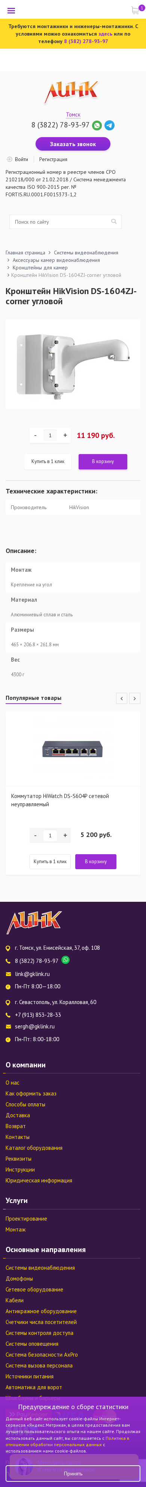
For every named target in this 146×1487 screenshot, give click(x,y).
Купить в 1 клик (47, 461)
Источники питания (30, 1376)
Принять (73, 1473)
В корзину (103, 461)
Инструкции (20, 1169)
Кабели (15, 1300)
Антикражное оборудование (41, 1311)
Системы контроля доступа (39, 1332)
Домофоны (19, 1278)
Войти (21, 159)
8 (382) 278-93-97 (86, 41)
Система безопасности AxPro (42, 1354)
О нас (12, 1082)
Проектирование (26, 1218)
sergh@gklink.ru (35, 1026)
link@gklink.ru (32, 973)
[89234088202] (97, 125)
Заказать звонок (73, 144)
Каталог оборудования (34, 1147)
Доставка (18, 1115)
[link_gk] (109, 125)
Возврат (16, 1126)
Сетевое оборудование (34, 1289)
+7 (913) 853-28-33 (38, 1014)
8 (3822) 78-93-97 (60, 125)
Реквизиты (18, 1158)
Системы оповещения (32, 1343)
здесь (105, 33)
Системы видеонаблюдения (40, 1267)
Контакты (18, 1136)
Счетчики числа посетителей (41, 1322)
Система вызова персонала (39, 1365)
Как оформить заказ (31, 1093)
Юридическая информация (39, 1180)
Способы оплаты (25, 1104)
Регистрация (53, 159)
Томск (73, 114)
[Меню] (11, 10)
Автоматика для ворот (34, 1387)
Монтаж (15, 1229)
